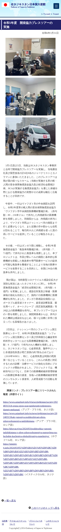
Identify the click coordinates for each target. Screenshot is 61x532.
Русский (46, 14)
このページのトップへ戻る (45, 508)
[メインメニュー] (56, 6)
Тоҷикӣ (56, 14)
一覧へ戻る (10, 500)
